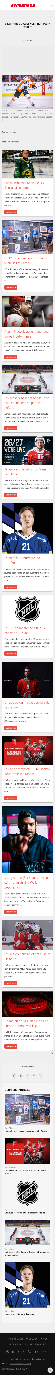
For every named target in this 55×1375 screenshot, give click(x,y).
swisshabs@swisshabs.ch (20, 1363)
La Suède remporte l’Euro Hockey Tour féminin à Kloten (25, 1172)
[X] (27, 1076)
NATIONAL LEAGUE (15, 1339)
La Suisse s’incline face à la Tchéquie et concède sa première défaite (27, 1253)
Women (44, 1339)
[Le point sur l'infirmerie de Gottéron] (27, 1284)
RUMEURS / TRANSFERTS (35, 1344)
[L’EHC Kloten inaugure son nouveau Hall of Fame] (27, 1109)
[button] (4, 5)
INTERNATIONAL (15, 1344)
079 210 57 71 (21, 1369)
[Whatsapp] (14, 1076)
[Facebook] (21, 1076)
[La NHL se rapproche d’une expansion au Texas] (27, 1193)
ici (3, 120)
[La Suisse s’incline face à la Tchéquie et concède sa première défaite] (27, 1232)
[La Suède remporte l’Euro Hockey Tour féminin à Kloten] (27, 1151)
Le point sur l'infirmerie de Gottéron (20, 1314)
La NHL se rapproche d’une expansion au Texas (25, 1212)
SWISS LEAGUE (32, 1339)
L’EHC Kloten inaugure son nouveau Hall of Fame (26, 1131)
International (13, 141)
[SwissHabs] (23, 5)
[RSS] (40, 1076)
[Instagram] (34, 1076)
